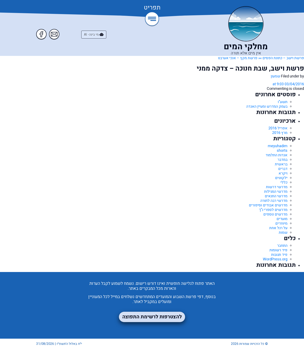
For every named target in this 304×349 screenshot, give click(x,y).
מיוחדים (281, 223)
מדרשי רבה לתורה (273, 200)
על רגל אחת (278, 228)
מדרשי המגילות (275, 191)
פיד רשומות (278, 250)
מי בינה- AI (91, 34)
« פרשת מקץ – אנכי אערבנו (239, 58)
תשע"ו (282, 102)
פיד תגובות (279, 255)
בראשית (281, 164)
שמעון (275, 76)
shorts (282, 150)
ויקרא (283, 173)
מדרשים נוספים (275, 214)
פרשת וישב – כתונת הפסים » (282, 58)
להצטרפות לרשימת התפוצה (152, 316)
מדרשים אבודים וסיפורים (268, 205)
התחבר (282, 245)
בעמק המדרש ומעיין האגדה (266, 106)
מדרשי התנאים (276, 196)
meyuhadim (277, 146)
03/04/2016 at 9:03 (288, 84)
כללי (283, 182)
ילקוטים (281, 178)
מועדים (281, 219)
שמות (283, 232)
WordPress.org (275, 259)
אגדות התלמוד (276, 155)
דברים (282, 169)
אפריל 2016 (277, 128)
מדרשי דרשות (276, 187)
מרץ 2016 (279, 133)
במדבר (282, 159)
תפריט (152, 8)
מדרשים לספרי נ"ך (273, 210)
